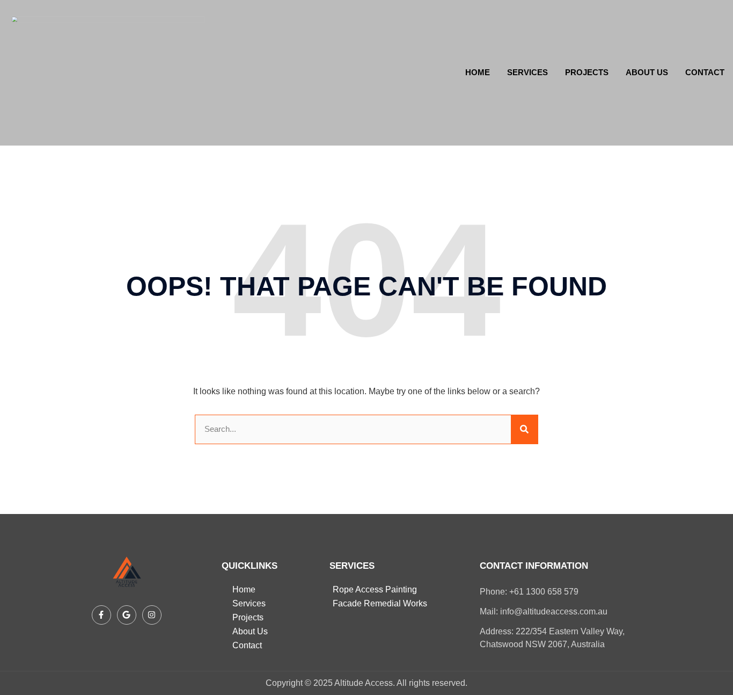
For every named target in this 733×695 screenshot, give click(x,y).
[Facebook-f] (101, 615)
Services (527, 72)
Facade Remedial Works (380, 603)
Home (477, 72)
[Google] (126, 615)
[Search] (524, 429)
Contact (704, 72)
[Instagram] (152, 615)
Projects (587, 72)
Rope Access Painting (375, 589)
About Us (647, 72)
